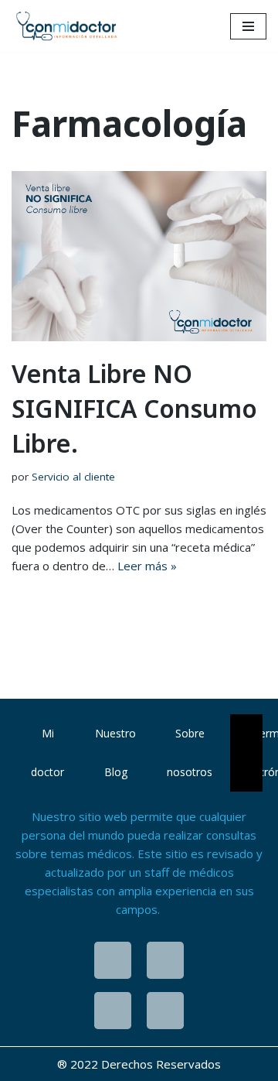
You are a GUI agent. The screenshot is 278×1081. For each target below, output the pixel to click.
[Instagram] (112, 960)
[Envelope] (165, 1010)
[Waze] (112, 1010)
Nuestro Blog (115, 752)
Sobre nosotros (189, 752)
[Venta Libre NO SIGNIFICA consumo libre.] (139, 256)
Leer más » (147, 565)
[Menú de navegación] (248, 26)
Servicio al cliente (73, 477)
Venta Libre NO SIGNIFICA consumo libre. (134, 408)
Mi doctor (47, 752)
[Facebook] (165, 960)
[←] (69, 26)
